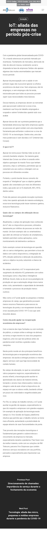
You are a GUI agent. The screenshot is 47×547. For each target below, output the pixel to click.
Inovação (23, 19)
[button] (42, 10)
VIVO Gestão (23, 1)
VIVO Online (12, 1)
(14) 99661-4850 (23, 5)
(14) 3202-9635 (34, 1)
